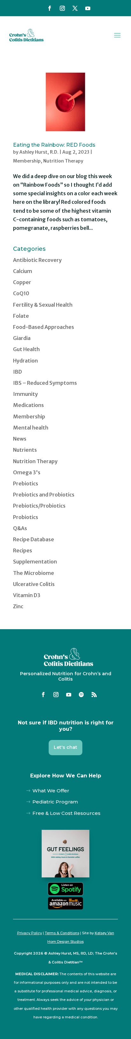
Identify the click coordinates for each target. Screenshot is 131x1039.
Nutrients (25, 450)
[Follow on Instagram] (62, 8)
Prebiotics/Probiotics (39, 506)
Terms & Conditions (62, 933)
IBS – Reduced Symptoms (45, 383)
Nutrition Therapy (63, 161)
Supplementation (35, 561)
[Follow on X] (75, 8)
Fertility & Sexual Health (42, 305)
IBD (17, 372)
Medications (28, 405)
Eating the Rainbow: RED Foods (54, 145)
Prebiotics (25, 483)
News (19, 439)
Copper (22, 282)
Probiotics (25, 517)
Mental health (30, 427)
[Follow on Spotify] (81, 694)
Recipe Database (33, 539)
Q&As (20, 528)
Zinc (18, 606)
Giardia (22, 338)
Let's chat (65, 747)
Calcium (22, 271)
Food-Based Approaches (43, 327)
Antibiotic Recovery (37, 260)
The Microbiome (33, 573)
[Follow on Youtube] (88, 8)
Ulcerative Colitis (34, 584)
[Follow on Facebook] (50, 8)
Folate (21, 316)
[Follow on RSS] (94, 694)
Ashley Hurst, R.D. (39, 152)
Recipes (22, 550)
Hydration (25, 360)
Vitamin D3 (26, 595)
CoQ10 (21, 293)
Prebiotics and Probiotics (43, 494)
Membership (27, 161)
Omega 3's (26, 472)
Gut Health (26, 349)
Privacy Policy (29, 933)
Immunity (25, 394)
